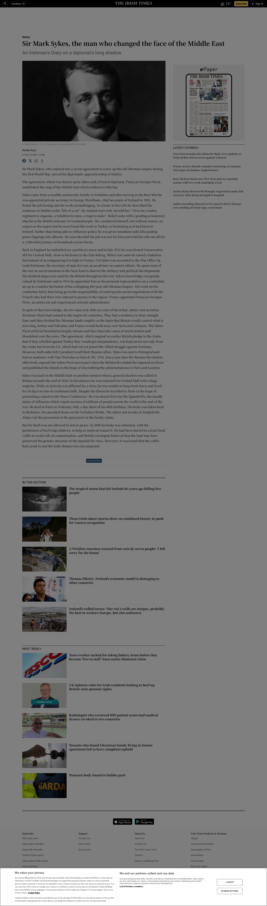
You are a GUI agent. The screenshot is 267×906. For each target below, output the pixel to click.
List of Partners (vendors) (131, 886)
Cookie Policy (34, 893)
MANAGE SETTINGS (229, 891)
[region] (133, 887)
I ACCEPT (230, 882)
